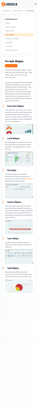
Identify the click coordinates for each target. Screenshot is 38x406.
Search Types (8, 46)
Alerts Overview (28, 178)
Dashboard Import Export (11, 50)
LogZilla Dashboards (18, 10)
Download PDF (12, 65)
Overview (7, 23)
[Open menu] (35, 4)
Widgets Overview (9, 31)
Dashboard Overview (10, 27)
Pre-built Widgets (9, 34)
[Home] (9, 4)
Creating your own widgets (12, 38)
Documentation (6, 10)
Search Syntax (9, 42)
